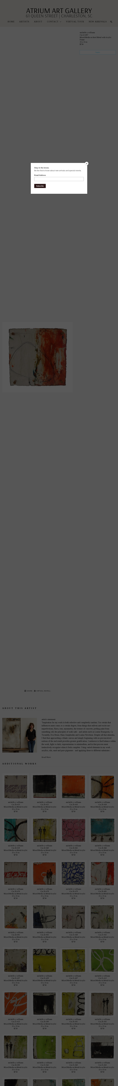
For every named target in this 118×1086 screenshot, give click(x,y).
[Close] (86, 163)
